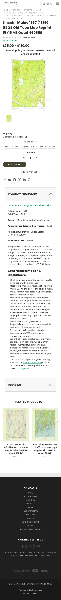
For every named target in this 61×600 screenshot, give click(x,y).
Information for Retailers (30, 529)
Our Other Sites (30, 511)
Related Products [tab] (28, 402)
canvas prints (22, 368)
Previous (3, 420)
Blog (30, 507)
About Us (30, 500)
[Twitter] (19, 179)
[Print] (14, 179)
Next (58, 420)
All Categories (30, 496)
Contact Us (30, 504)
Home (30, 493)
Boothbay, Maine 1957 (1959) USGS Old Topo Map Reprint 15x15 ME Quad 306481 (45, 449)
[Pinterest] (29, 179)
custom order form (32, 362)
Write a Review (10, 40)
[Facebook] (5, 179)
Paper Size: (30, 141)
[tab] (30, 194)
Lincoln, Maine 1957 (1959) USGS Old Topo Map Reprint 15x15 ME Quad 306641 (16, 449)
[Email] (9, 179)
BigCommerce (35, 590)
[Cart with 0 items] (51, 3)
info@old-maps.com (40, 555)
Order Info (30, 518)
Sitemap (30, 525)
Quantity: (30, 152)
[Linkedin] (24, 179)
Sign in (25, 522)
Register (35, 522)
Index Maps (30, 515)
